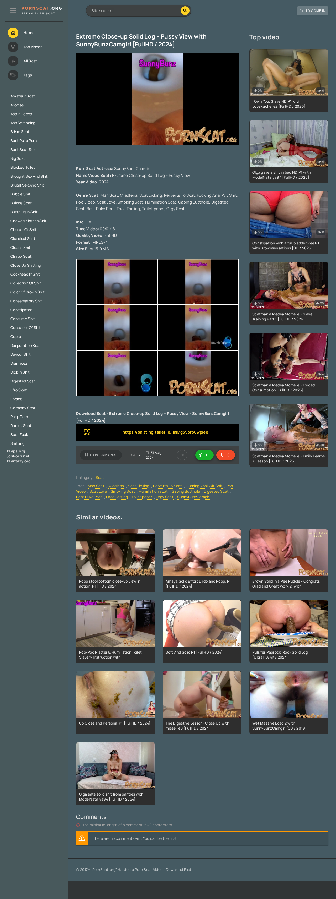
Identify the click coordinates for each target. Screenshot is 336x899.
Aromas (17, 104)
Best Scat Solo (23, 149)
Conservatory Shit (26, 300)
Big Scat (17, 158)
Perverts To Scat (167, 485)
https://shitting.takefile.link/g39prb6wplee (165, 432)
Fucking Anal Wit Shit (204, 485)
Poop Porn (19, 416)
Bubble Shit (20, 193)
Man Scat (96, 485)
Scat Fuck (19, 434)
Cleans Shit (20, 247)
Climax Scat (21, 256)
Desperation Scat (25, 345)
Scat (100, 477)
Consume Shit (22, 318)
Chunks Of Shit (23, 229)
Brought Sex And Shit (29, 176)
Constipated (21, 309)
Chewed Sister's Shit (28, 220)
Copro (15, 336)
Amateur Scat (22, 96)
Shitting (17, 443)
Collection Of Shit (25, 283)
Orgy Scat (165, 496)
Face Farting (117, 496)
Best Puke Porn (23, 140)
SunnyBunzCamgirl (193, 496)
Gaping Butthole (186, 491)
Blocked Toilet (22, 167)
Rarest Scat (21, 425)
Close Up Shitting (25, 265)
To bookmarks (103, 455)
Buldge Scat (21, 202)
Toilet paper (142, 496)
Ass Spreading (22, 122)
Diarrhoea (19, 363)
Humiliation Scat (153, 491)
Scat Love (98, 491)
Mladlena (116, 485)
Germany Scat (22, 407)
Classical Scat (22, 238)
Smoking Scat (123, 491)
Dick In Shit (20, 372)
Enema (16, 398)
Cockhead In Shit (25, 274)
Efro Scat (18, 389)
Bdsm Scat (20, 131)
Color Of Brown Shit (27, 291)
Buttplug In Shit (24, 211)
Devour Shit (20, 354)
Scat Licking (138, 485)
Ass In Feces (21, 113)
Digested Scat (22, 381)
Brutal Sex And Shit (27, 185)
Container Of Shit (25, 327)
